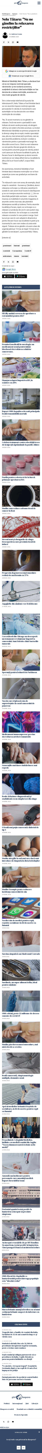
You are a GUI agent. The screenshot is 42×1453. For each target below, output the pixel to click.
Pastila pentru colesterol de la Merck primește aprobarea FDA (18, 478)
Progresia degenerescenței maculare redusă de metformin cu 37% (19, 574)
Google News (11, 269)
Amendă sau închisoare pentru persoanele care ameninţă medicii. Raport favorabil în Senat (17, 1178)
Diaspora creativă (7, 1409)
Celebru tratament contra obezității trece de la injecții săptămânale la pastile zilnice (21, 443)
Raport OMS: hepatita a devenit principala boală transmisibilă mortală (21, 412)
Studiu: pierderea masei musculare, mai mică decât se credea (20, 1045)
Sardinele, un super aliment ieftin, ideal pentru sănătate (19, 983)
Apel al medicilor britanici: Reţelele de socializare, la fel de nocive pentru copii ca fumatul (20, 1108)
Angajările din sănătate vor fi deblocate (20, 604)
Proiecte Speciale (21, 1415)
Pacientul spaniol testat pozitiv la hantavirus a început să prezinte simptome (17, 1211)
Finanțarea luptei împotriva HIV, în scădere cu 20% (17, 381)
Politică (6, 1403)
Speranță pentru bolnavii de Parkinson (19, 672)
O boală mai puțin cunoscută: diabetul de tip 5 (20, 828)
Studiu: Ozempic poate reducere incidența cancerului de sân (17, 890)
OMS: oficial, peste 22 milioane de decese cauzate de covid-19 (20, 1014)
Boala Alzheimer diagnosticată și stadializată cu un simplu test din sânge (19, 797)
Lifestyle (35, 1403)
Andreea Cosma (16, 34)
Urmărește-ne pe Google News (23, 76)
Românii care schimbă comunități (29, 1409)
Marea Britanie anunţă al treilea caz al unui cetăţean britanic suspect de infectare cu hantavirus (21, 1312)
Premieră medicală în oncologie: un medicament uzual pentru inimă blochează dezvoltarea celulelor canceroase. (18, 348)
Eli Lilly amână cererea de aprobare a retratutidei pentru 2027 (19, 314)
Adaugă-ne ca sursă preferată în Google (23, 71)
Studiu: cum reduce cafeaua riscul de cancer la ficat (19, 509)
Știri (27, 1403)
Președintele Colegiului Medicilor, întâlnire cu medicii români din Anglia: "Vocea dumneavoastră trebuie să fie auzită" (19, 1143)
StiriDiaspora (6, 14)
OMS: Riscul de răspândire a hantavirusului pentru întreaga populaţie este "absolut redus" (20, 1278)
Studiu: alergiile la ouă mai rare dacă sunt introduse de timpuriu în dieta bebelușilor (21, 859)
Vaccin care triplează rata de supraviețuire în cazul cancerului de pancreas (18, 703)
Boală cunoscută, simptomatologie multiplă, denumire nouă (17, 1076)
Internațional (18, 1403)
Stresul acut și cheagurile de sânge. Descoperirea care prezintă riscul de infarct (18, 541)
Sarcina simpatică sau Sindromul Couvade (21, 954)
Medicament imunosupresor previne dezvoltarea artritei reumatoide (18, 735)
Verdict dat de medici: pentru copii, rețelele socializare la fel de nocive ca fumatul (19, 922)
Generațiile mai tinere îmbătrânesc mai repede (19, 766)
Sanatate (14, 14)
